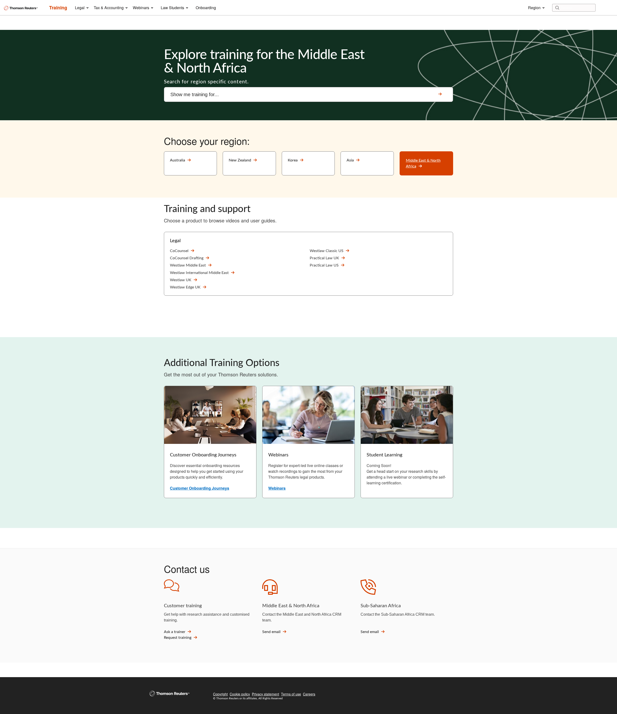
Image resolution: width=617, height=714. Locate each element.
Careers (309, 694)
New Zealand (240, 160)
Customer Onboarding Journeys (199, 488)
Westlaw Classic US (326, 251)
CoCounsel (179, 251)
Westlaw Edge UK (185, 287)
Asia (350, 160)
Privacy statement (265, 694)
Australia (177, 160)
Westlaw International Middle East (199, 273)
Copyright (220, 694)
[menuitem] (58, 7)
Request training (177, 638)
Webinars (277, 488)
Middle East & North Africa (423, 163)
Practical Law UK (324, 258)
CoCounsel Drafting (186, 258)
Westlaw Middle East (188, 265)
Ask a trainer (174, 632)
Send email (271, 632)
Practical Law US (324, 265)
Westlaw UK (180, 280)
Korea (293, 160)
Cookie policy (240, 694)
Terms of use (291, 694)
